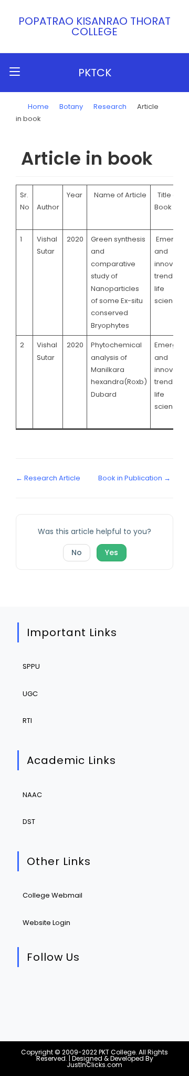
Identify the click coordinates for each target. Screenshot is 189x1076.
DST (29, 822)
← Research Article (48, 478)
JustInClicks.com (94, 1064)
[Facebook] (65, 993)
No (76, 552)
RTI (27, 721)
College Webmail (52, 895)
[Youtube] (129, 993)
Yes (111, 552)
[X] (33, 993)
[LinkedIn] (97, 993)
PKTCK (94, 72)
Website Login (46, 923)
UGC (30, 694)
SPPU (31, 666)
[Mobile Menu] (14, 72)
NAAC (32, 795)
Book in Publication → (134, 478)
